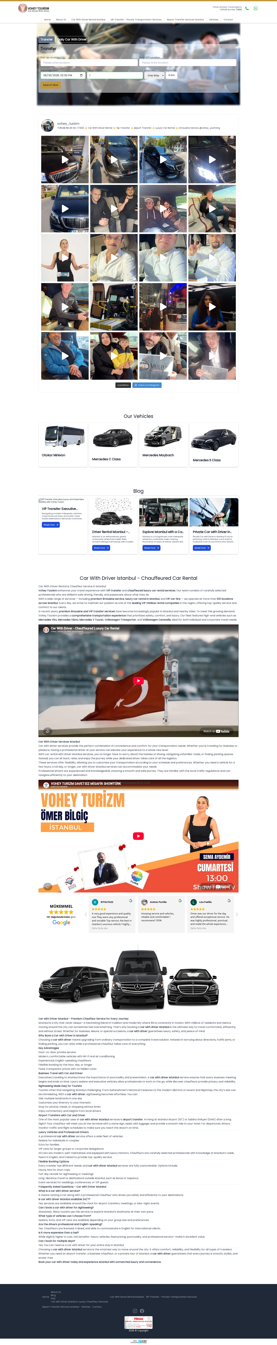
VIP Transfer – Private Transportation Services (136, 19)
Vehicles (213, 19)
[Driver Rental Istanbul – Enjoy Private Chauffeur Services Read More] (113, 512)
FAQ (53, 1298)
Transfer (47, 39)
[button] (86, 915)
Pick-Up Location (50, 57)
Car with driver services (53, 746)
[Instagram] (135, 1311)
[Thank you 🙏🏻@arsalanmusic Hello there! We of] (163, 356)
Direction (149, 70)
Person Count (94, 70)
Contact (228, 19)
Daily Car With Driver (72, 39)
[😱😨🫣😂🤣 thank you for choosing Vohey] (65, 356)
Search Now (50, 85)
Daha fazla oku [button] (149, 928)
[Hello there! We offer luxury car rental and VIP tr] (65, 159)
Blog (53, 1295)
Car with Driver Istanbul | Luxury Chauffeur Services (79, 1301)
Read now (49, 524)
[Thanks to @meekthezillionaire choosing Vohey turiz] (163, 159)
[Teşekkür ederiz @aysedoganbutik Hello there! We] (114, 356)
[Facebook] (142, 1311)
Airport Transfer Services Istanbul (185, 19)
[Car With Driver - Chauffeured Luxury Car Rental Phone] (247, 8)
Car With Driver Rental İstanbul (88, 19)
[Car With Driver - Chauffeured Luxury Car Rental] (35, 8)
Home (47, 19)
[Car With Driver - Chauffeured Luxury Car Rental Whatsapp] (255, 8)
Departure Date (49, 70)
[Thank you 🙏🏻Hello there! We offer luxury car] (212, 356)
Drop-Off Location (149, 57)
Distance (171, 70)
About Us (61, 19)
